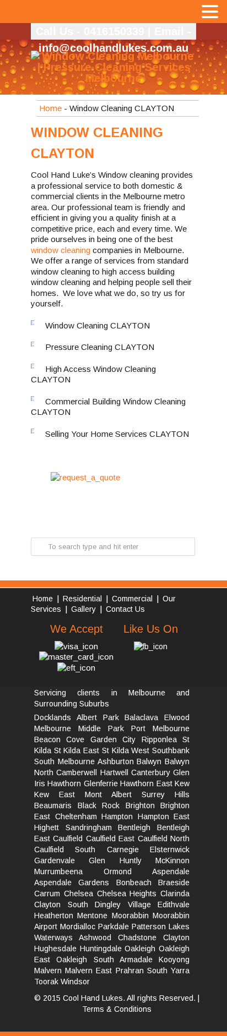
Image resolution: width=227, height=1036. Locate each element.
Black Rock (99, 805)
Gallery (84, 609)
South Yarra (168, 970)
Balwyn (149, 761)
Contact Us (125, 609)
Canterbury (150, 772)
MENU (25, 14)
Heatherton (53, 915)
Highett (46, 827)
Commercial (132, 598)
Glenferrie (101, 783)
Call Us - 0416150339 (90, 31)
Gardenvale (54, 860)
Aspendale (171, 871)
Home (50, 108)
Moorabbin (130, 915)
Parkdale (113, 926)
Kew (182, 783)
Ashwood (95, 937)
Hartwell (114, 772)
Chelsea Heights (127, 893)
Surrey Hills (166, 794)
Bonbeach (134, 882)
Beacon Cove (59, 739)
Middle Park (101, 728)
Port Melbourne (160, 728)
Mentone (92, 915)
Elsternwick (170, 849)
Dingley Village (123, 904)
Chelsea (78, 893)
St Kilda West (125, 750)
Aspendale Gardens (71, 882)
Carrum (47, 893)
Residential (82, 598)
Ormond (118, 871)
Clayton (176, 937)
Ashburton (116, 761)
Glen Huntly (115, 860)
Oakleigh (140, 948)
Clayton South (61, 904)
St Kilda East (76, 750)
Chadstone (137, 937)
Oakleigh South (85, 959)
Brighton (140, 805)
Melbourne (52, 728)
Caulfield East (110, 838)
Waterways (53, 937)
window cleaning (60, 250)
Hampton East (164, 816)
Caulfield (68, 838)
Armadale (136, 959)
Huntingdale (101, 948)
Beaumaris (53, 805)
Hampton (117, 816)
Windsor (75, 981)
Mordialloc (77, 926)
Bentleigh (134, 827)
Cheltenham (76, 816)
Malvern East (88, 970)
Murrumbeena (58, 871)
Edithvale (174, 904)
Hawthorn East (146, 783)
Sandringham (89, 827)
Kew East (54, 794)
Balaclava (141, 717)
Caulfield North (164, 838)
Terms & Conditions (117, 1009)
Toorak (46, 981)
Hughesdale (55, 948)
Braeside (174, 882)
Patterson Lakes (161, 926)
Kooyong (174, 959)
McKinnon (172, 860)
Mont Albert (108, 794)
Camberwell (76, 772)
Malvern (48, 970)
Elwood (177, 717)
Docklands (52, 717)
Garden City (113, 739)
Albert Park (98, 717)
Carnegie (123, 849)
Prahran (130, 970)
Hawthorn (64, 783)
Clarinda (175, 893)
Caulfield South (64, 849)
